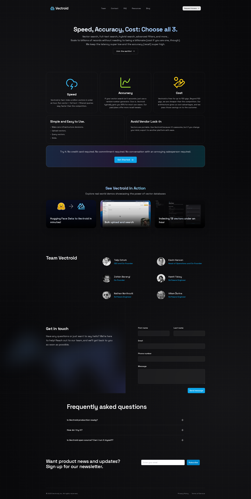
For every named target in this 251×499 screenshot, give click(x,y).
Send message (196, 390)
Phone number (144, 353)
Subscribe (193, 462)
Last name (178, 328)
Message (142, 366)
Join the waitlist (124, 51)
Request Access (190, 8)
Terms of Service (198, 493)
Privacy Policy (183, 493)
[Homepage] (59, 8)
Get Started (124, 159)
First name (143, 328)
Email (140, 340)
